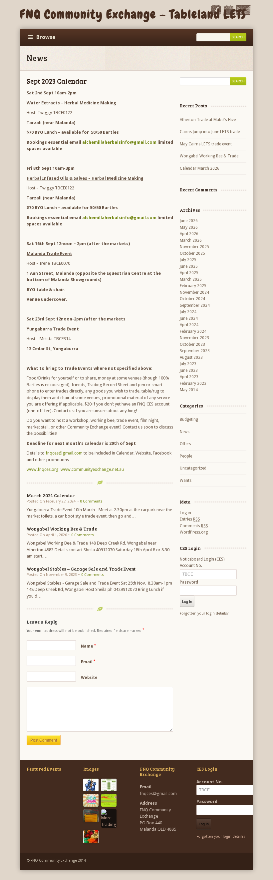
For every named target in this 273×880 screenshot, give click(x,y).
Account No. (191, 565)
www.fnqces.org (43, 469)
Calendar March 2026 (199, 168)
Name (88, 646)
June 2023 (189, 370)
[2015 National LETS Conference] (109, 800)
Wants (185, 480)
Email (88, 662)
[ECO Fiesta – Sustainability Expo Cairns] (91, 800)
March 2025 (191, 279)
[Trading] (91, 836)
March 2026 (191, 240)
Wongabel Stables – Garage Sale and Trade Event (81, 569)
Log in (185, 513)
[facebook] (216, 13)
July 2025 (188, 259)
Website (89, 677)
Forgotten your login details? (204, 613)
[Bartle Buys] (91, 815)
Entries (190, 519)
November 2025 (194, 246)
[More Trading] (109, 818)
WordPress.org (194, 532)
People (186, 456)
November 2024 (194, 292)
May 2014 (189, 389)
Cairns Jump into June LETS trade (210, 131)
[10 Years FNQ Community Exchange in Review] (109, 785)
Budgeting (189, 419)
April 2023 (189, 376)
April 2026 (189, 233)
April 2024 (189, 324)
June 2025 (189, 266)
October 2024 (192, 298)
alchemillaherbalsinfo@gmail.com (119, 142)
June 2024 (189, 318)
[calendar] (228, 13)
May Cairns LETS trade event (206, 144)
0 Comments (91, 501)
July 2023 (188, 363)
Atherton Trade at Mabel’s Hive (208, 119)
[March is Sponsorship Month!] (91, 785)
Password (189, 582)
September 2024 (195, 305)
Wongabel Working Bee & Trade (62, 529)
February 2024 (193, 331)
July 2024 (188, 311)
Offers (185, 444)
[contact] (243, 13)
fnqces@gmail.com (64, 453)
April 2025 (189, 272)
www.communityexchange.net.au (92, 469)
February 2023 (193, 383)
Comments (194, 526)
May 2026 (189, 227)
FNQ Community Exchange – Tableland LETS (133, 14)
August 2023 (191, 357)
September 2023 (195, 350)
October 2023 (192, 344)
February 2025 (193, 285)
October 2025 (192, 253)
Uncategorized (193, 468)
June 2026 (189, 220)
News (184, 431)
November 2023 (194, 337)
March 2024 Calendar (51, 495)
